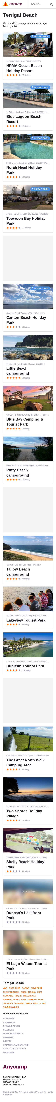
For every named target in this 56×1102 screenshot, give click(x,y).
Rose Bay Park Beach (14, 1049)
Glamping (8, 996)
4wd (5, 988)
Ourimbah (8, 1037)
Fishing (32, 992)
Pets (23, 1000)
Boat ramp (14, 988)
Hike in (18, 996)
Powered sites (35, 1000)
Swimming (19, 1003)
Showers (8, 1003)
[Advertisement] (28, 258)
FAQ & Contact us (12, 1079)
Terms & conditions (13, 1084)
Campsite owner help (14, 1077)
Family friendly (11, 992)
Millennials (29, 996)
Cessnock (8, 1030)
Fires (23, 992)
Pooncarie (8, 1052)
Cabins (25, 988)
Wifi (44, 1003)
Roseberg (8, 1018)
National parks (11, 1000)
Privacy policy (11, 1082)
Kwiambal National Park (16, 1045)
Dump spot (36, 988)
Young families (11, 1007)
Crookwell (9, 1022)
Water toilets (33, 1003)
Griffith (7, 1041)
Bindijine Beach (11, 1026)
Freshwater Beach (13, 1034)
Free (39, 992)
